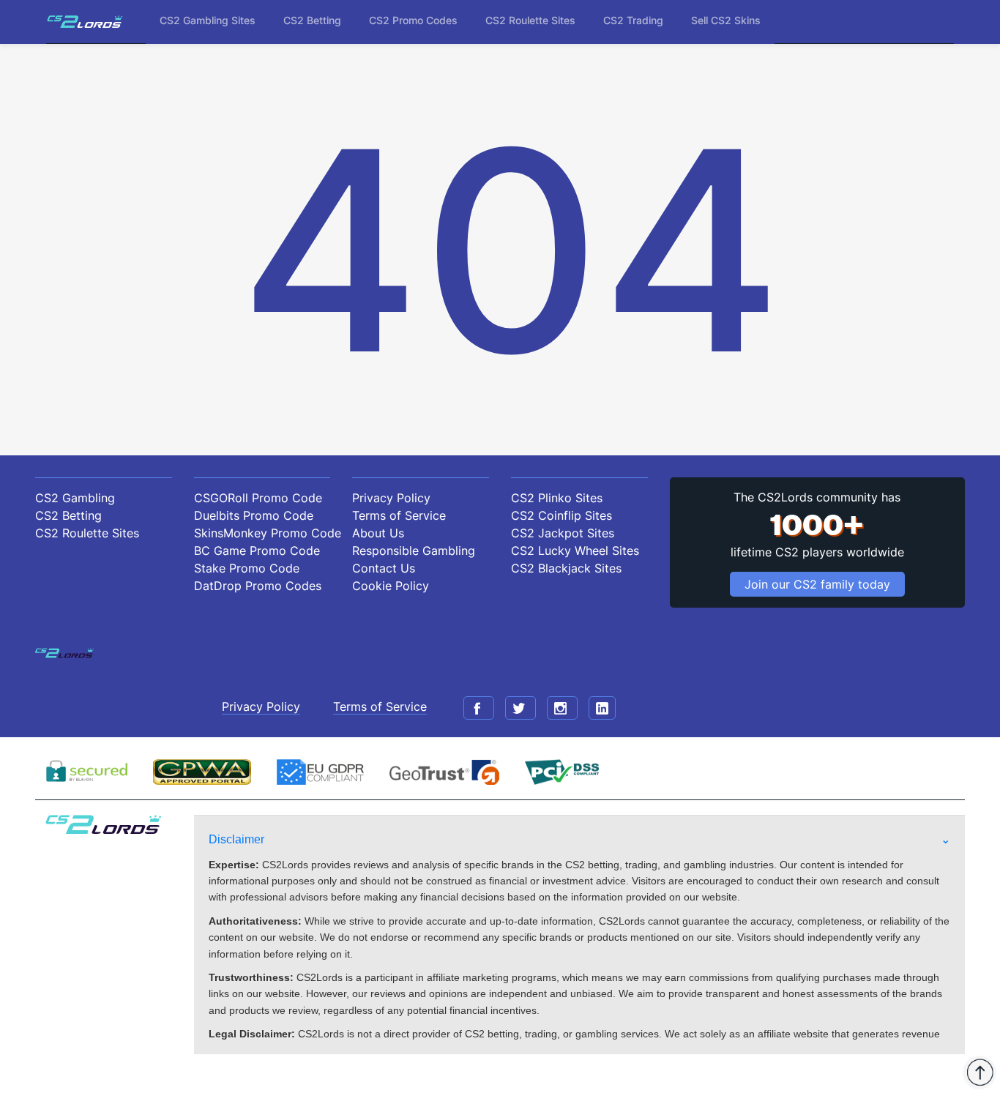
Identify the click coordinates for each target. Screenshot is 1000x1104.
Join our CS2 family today (817, 584)
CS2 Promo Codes (413, 20)
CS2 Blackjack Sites (566, 568)
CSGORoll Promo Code (258, 498)
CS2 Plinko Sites (556, 498)
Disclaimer (236, 839)
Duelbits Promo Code (253, 515)
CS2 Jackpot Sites (562, 533)
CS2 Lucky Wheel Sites (575, 550)
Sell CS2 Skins (726, 20)
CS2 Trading (633, 20)
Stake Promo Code (246, 568)
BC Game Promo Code (257, 550)
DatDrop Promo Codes (257, 585)
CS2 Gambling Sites (207, 20)
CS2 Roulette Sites (530, 20)
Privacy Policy (391, 498)
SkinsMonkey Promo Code (262, 533)
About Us (378, 533)
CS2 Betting (312, 20)
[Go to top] (979, 1072)
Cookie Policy (390, 585)
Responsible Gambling (413, 550)
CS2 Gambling (75, 498)
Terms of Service (399, 515)
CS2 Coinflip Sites (561, 515)
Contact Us (383, 568)
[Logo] (85, 21)
